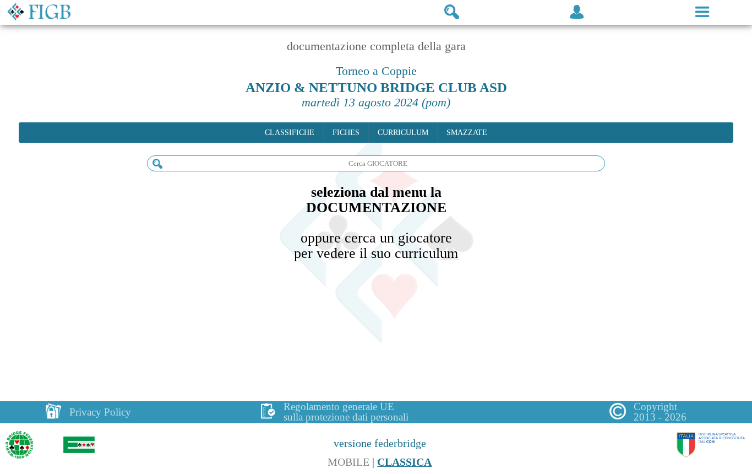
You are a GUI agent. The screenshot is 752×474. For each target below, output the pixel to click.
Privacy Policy (100, 412)
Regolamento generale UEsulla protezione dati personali (346, 412)
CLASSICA (404, 462)
